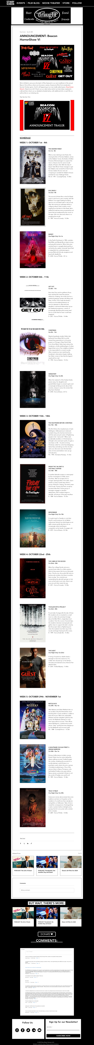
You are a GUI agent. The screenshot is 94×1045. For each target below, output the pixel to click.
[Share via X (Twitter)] (24, 843)
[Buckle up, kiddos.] (47, 862)
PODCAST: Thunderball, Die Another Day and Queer (46, 871)
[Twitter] (28, 964)
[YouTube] (39, 964)
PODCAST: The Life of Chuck (23, 870)
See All (80, 853)
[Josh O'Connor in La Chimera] (70, 862)
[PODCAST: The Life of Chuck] (23, 862)
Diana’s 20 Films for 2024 (70, 870)
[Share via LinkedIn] (27, 843)
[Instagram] (17, 964)
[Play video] (47, 115)
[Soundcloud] (34, 964)
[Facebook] (23, 964)
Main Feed (22, 838)
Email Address (49, 961)
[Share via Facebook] (20, 843)
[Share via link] (31, 843)
